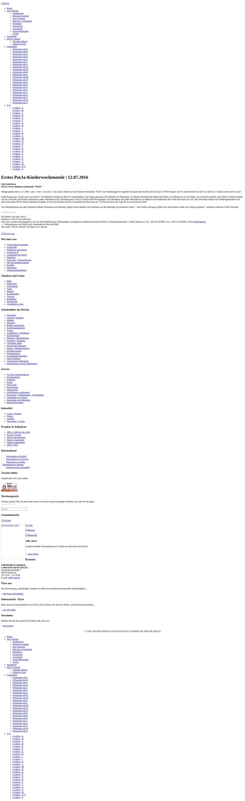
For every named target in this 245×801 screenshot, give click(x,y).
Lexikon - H (18, 125)
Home (9, 8)
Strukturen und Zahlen (17, 250)
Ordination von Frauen (17, 397)
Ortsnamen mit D (20, 57)
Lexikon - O (18, 143)
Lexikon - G (18, 123)
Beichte (10, 291)
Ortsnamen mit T (20, 92)
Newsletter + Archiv (16, 421)
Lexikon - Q (18, 148)
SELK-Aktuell (13, 39)
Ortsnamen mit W (20, 100)
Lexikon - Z (17, 169)
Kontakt (10, 265)
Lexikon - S (17, 154)
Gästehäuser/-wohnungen (18, 392)
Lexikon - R (17, 151)
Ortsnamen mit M (20, 77)
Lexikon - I (17, 128)
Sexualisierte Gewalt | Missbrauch (22, 363)
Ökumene (11, 257)
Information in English (16, 456)
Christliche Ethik (14, 343)
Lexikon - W (18, 164)
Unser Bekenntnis (20, 31)
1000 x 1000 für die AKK (18, 432)
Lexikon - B (17, 110)
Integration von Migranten (18, 400)
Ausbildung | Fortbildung (18, 333)
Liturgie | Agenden (15, 318)
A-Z (9, 105)
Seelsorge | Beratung (16, 340)
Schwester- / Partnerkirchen (19, 260)
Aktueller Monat (19, 41)
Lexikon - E (17, 118)
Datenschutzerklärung (16, 270)
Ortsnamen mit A (20, 49)
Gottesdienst (12, 286)
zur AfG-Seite (9, 610)
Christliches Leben (15, 304)
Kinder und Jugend (15, 325)
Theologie (11, 315)
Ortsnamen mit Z (20, 102)
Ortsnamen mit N (20, 80)
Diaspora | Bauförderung (18, 338)
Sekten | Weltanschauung (18, 348)
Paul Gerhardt (18, 18)
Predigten (11, 379)
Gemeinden (12, 46)
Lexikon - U (18, 159)
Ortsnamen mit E (20, 59)
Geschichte (12, 247)
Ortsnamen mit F (20, 62)
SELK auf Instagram (16, 437)
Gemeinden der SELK (17, 255)
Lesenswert (17, 26)
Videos (10, 416)
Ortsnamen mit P (20, 85)
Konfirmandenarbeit (16, 328)
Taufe (9, 289)
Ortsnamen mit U (20, 95)
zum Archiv (33, 554)
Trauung (10, 296)
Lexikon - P (17, 146)
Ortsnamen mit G (20, 64)
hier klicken (8, 626)
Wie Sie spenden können (18, 262)
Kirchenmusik (13, 335)
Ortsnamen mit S (20, 90)
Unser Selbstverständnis (17, 245)
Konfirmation (13, 294)
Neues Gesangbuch (15, 440)
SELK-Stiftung (13, 358)
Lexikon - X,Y (19, 166)
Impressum (12, 267)
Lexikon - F (17, 120)
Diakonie (11, 323)
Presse (9, 382)
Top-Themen (12, 11)
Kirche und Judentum (16, 346)
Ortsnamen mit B (20, 51)
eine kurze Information (13, 593)
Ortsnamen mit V (20, 97)
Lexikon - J (17, 131)
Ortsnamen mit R (20, 87)
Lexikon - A (17, 108)
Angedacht (17, 28)
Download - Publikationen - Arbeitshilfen (25, 395)
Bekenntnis (12, 283)
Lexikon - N (18, 141)
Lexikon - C (17, 113)
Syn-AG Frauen (14, 435)
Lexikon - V (18, 161)
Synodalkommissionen (17, 356)
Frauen (10, 330)
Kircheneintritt (13, 377)
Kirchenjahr (12, 301)
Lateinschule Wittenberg (17, 361)
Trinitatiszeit (17, 13)
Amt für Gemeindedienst (18, 374)
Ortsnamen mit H (20, 67)
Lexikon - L (17, 136)
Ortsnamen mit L (20, 74)
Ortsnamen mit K (20, 72)
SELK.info (12, 385)
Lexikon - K (18, 133)
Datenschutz (12, 390)
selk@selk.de (199, 222)
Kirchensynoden (14, 351)
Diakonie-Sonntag (20, 16)
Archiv (15, 34)
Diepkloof (17, 23)
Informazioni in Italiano (13, 464)
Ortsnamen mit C (20, 54)
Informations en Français (17, 459)
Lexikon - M (18, 138)
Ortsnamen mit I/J (20, 69)
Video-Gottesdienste (16, 442)
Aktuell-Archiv (19, 44)
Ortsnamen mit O (20, 82)
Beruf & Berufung (15, 402)
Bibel (9, 281)
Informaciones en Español (17, 467)
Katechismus (12, 387)
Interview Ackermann (22, 21)
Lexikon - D (18, 115)
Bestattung (11, 299)
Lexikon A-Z (13, 252)
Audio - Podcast (14, 413)
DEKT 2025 (12, 445)
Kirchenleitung (13, 353)
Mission (10, 320)
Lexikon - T (17, 156)
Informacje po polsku (15, 462)
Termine (10, 419)
